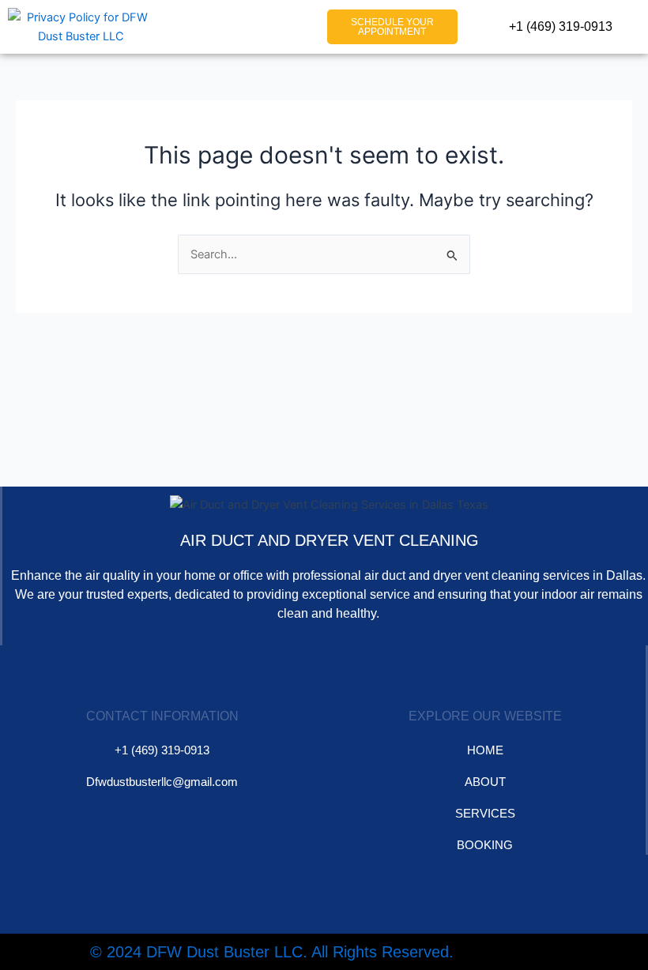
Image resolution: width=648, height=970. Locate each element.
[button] (290, 27)
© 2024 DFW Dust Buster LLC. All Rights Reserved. (272, 952)
